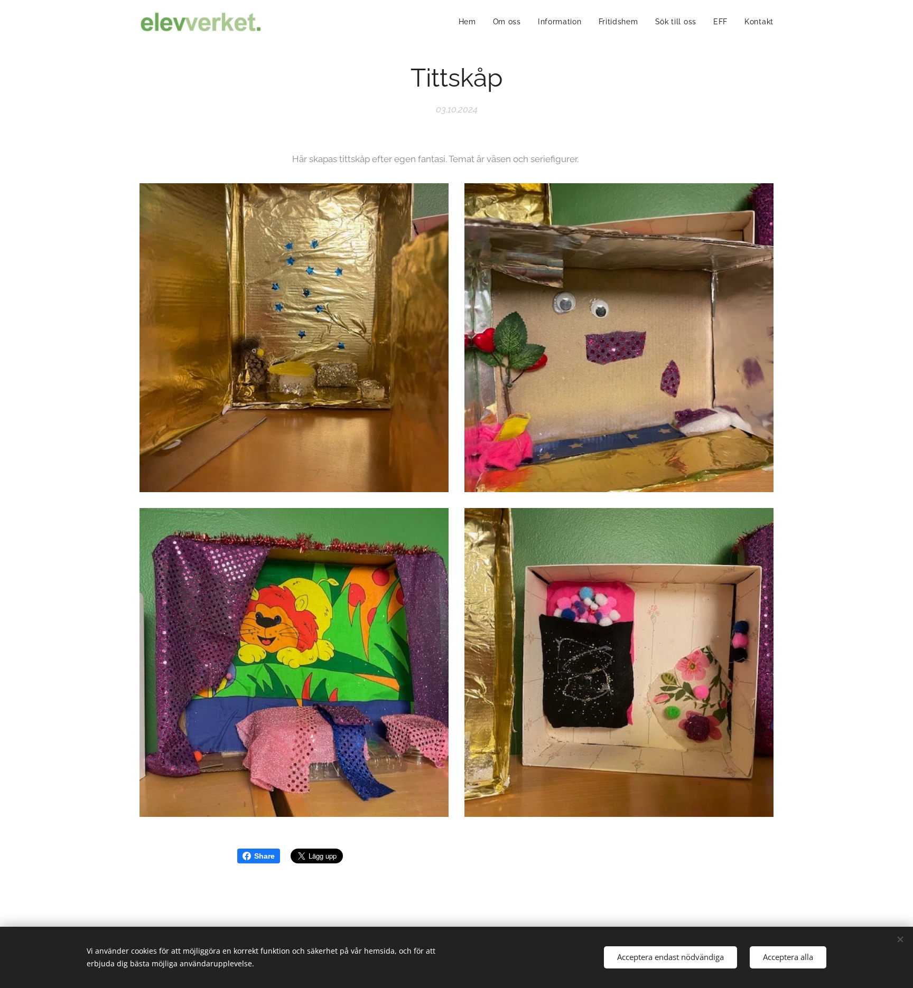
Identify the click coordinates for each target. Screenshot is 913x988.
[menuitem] (470, 21)
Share (264, 856)
